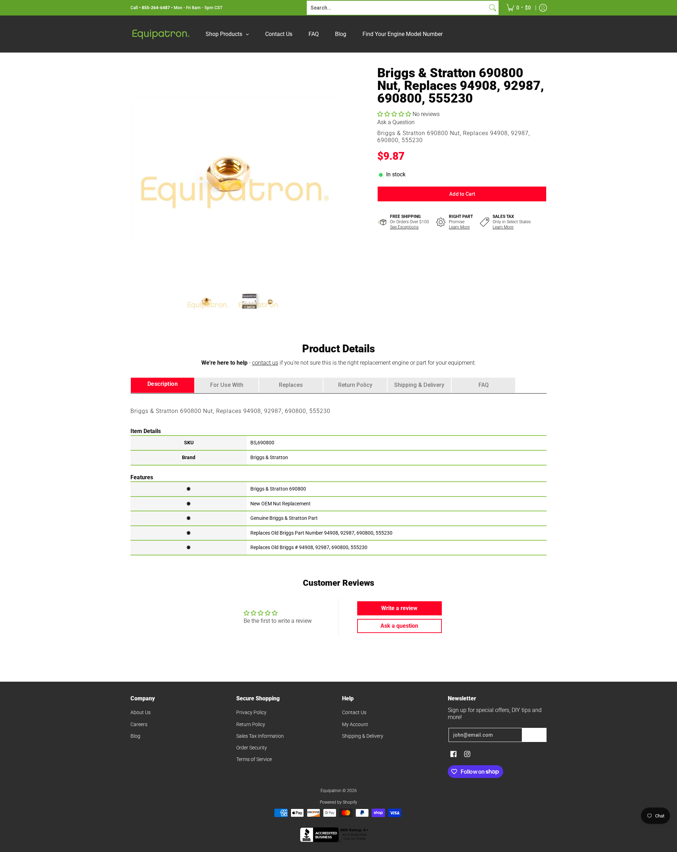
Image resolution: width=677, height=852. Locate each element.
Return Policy (250, 724)
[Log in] (543, 8)
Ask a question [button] (399, 625)
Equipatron (331, 790)
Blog (135, 736)
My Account (355, 724)
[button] (395, 114)
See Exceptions (404, 227)
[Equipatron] (160, 34)
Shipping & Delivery (362, 736)
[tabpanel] (338, 474)
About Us (140, 712)
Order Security (251, 747)
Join (534, 735)
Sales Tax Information (260, 736)
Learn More (459, 227)
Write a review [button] (399, 608)
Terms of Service (254, 759)
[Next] (330, 169)
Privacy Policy (251, 712)
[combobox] (397, 7)
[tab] (162, 385)
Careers (138, 724)
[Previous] (135, 169)
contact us (265, 362)
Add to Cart (462, 194)
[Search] (492, 7)
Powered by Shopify (338, 802)
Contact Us (354, 712)
